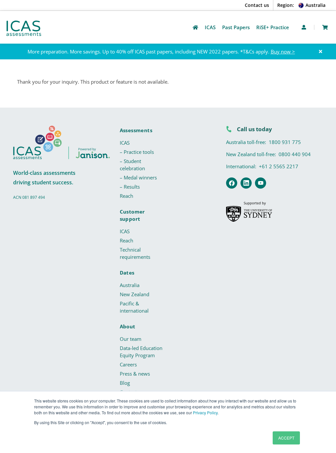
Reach (126, 196)
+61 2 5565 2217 (278, 166)
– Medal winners (138, 177)
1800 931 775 (285, 142)
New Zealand (134, 294)
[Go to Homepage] (195, 27)
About (128, 326)
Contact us (257, 5)
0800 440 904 (295, 154)
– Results (130, 186)
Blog (125, 383)
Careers (128, 364)
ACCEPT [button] (286, 438)
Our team (130, 339)
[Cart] (325, 27)
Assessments (136, 130)
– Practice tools (137, 152)
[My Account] (303, 27)
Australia (129, 285)
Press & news (135, 373)
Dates (127, 272)
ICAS (125, 142)
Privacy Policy (205, 412)
